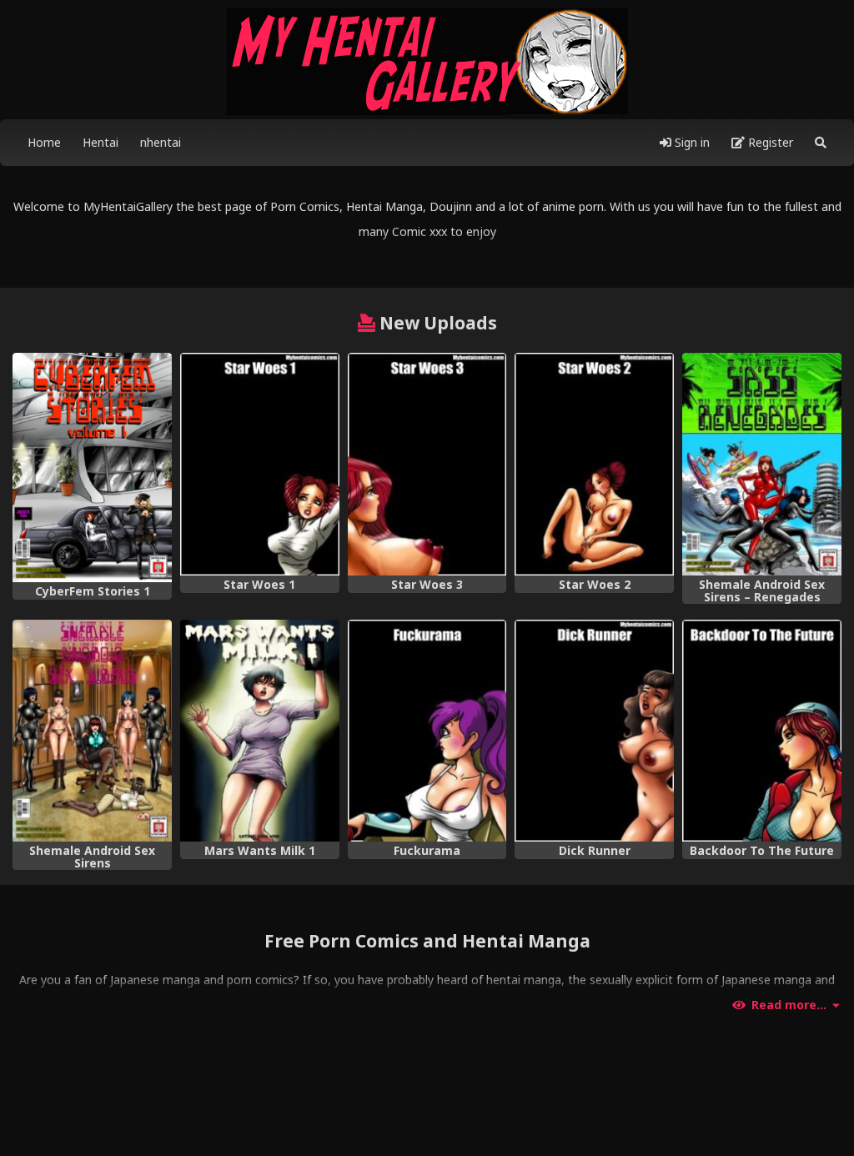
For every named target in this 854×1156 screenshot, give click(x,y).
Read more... (788, 1005)
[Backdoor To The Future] (761, 731)
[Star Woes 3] (427, 464)
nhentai (160, 142)
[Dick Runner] (594, 731)
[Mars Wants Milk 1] (259, 731)
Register (769, 142)
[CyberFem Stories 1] (92, 467)
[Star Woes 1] (259, 464)
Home (44, 142)
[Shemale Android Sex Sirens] (92, 731)
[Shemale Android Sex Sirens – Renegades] (761, 464)
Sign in (690, 142)
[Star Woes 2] (594, 464)
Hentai (100, 142)
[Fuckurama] (427, 731)
